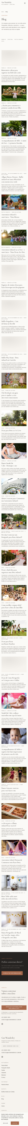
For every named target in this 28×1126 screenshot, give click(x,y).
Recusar (5, 1123)
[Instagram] (2, 1024)
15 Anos (3, 1077)
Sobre (3, 1106)
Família (3, 1070)
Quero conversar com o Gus (11, 1046)
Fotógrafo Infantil (5, 1067)
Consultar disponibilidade (12, 973)
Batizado (3, 1075)
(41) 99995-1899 (5, 1017)
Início (2, 11)
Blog (2, 1098)
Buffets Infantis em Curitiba (7, 1091)
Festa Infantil (4, 1065)
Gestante (3, 1072)
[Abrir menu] (25, 3)
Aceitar (15, 1123)
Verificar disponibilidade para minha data (14, 1007)
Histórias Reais (5, 1084)
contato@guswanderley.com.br (11, 1019)
